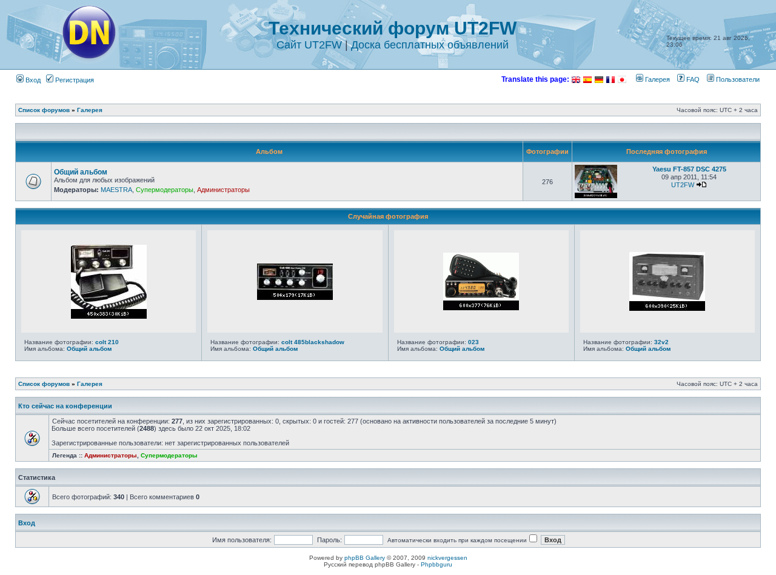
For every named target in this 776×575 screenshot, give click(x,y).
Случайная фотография (388, 216)
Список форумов (44, 110)
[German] (599, 79)
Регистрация (73, 80)
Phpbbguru (436, 564)
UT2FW (682, 184)
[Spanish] (587, 79)
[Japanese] (622, 79)
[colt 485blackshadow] (295, 297)
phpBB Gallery (364, 557)
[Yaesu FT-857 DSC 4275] (596, 196)
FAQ (692, 79)
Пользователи (737, 79)
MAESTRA (116, 189)
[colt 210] (109, 316)
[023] (481, 307)
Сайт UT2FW (309, 45)
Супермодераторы (164, 189)
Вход (32, 80)
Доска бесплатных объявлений (430, 45)
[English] (576, 79)
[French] (610, 79)
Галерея (656, 79)
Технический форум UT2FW (393, 28)
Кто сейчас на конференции (65, 406)
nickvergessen (447, 557)
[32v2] (667, 308)
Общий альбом (80, 172)
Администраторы (223, 189)
